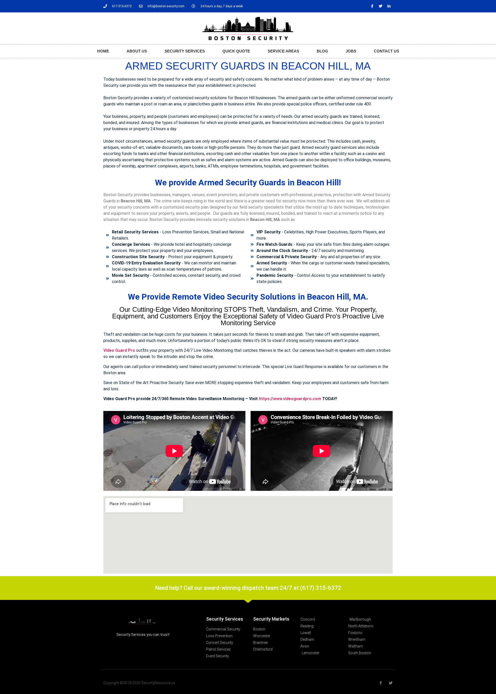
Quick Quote (236, 51)
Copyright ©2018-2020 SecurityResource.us (139, 683)
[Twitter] (380, 6)
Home (103, 51)
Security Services (185, 51)
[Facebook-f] (372, 6)
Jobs (351, 51)
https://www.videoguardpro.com (290, 398)
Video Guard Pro (119, 350)
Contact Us (386, 51)
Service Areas (283, 51)
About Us (137, 51)
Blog (322, 51)
